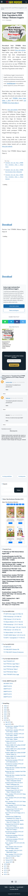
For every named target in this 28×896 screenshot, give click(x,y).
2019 (5, 720)
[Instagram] (16, 882)
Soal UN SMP (19, 887)
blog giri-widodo (20, 50)
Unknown (8, 398)
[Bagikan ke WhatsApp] (5, 321)
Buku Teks (12, 887)
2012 (5, 874)
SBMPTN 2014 (8, 697)
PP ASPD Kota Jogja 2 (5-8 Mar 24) (13, 614)
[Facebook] (12, 882)
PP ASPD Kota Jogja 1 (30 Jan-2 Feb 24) (15, 627)
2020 (5, 718)
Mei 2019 (8, 722)
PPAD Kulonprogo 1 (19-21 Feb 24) (13, 624)
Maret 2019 (8, 858)
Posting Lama (22, 476)
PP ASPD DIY (7, 647)
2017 (5, 866)
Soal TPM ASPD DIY (9, 661)
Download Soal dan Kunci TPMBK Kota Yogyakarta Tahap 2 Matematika (14, 170)
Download (7, 224)
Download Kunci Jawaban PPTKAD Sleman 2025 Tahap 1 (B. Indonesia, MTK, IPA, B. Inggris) (14, 593)
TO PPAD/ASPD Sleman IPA (11, 649)
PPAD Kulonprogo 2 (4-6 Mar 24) (12, 616)
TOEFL (6, 887)
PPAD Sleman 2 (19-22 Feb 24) (12, 619)
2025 (5, 708)
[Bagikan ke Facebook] (17, 321)
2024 (5, 710)
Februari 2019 (9, 860)
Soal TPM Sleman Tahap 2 (11, 669)
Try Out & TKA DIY (14, 889)
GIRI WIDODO (17, 893)
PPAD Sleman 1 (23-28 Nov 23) (12, 630)
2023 (5, 712)
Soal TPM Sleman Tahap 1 (11, 672)
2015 (5, 870)
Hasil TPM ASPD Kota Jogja (11, 674)
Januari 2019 (9, 862)
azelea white (9, 382)
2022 (5, 714)
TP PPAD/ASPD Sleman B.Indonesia (13, 652)
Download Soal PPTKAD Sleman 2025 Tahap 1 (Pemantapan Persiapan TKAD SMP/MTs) (13, 581)
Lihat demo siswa (14, 306)
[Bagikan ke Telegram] (11, 321)
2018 (5, 864)
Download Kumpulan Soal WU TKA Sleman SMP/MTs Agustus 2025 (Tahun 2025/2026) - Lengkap (13, 558)
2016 (5, 868)
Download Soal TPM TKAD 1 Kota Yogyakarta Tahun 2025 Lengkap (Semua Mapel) (13, 570)
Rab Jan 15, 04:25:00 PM (16, 415)
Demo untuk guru (14, 310)
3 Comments (8, 20)
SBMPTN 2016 (8, 691)
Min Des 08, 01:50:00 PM (17, 398)
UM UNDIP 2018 (8, 683)
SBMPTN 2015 (8, 694)
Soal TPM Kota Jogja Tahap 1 (11, 666)
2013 (5, 872)
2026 (5, 706)
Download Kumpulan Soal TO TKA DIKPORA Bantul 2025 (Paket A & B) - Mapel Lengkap (12, 587)
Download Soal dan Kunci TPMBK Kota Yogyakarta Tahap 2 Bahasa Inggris (14, 164)
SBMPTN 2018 (8, 686)
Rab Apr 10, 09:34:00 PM (18, 382)
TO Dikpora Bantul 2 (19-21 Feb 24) (13, 622)
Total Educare (11, 83)
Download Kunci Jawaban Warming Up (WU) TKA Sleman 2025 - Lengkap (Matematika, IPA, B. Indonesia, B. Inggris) (14, 564)
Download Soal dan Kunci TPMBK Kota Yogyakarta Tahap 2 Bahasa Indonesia (14, 176)
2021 (5, 716)
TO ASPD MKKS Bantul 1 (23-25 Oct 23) (14, 635)
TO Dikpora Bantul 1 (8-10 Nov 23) (13, 632)
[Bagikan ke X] (23, 321)
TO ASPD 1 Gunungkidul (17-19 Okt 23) (14, 638)
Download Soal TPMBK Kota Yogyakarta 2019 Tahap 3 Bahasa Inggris (6, 344)
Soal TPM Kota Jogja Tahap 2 (11, 664)
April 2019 (8, 724)
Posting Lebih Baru (7, 476)
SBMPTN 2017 (8, 689)
